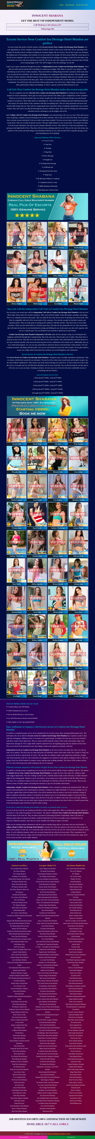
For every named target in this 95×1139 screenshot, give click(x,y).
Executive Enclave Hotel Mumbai (47, 936)
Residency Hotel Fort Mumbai (19, 1061)
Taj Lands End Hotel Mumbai (47, 1030)
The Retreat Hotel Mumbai (47, 991)
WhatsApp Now (71, 1137)
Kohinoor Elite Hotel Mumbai (47, 957)
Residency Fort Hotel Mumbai (47, 962)
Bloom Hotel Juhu (19, 1046)
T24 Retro (76, 897)
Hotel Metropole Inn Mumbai (47, 884)
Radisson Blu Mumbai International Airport (19, 921)
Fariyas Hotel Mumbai (19, 991)
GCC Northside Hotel (19, 1077)
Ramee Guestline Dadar (75, 915)
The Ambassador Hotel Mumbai (47, 988)
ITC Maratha (75, 874)
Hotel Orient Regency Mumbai (19, 1098)
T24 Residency (19, 1033)
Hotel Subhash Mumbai (76, 1041)
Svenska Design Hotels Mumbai (19, 957)
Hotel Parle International (76, 991)
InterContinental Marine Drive (19, 941)
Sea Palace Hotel (75, 975)
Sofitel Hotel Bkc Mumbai (47, 1059)
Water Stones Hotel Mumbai (47, 978)
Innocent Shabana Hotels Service (59, 1134)
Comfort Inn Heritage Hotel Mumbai (47, 908)
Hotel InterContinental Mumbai (76, 894)
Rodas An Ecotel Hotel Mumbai (19, 1069)
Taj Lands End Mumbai (76, 884)
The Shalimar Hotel (19, 1027)
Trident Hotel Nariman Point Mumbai (19, 879)
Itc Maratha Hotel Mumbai (47, 1064)
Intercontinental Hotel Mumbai (47, 1072)
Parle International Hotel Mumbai (47, 894)
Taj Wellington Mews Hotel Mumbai (47, 1033)
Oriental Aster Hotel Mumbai (47, 949)
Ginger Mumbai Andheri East (19, 1012)
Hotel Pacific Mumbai (75, 1043)
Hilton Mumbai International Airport (19, 934)
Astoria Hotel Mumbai (19, 1087)
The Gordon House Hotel (19, 1017)
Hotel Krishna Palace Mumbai (75, 934)
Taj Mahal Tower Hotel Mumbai (47, 1090)
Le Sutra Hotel (19, 1022)
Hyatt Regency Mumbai (47, 1080)
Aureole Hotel (76, 944)
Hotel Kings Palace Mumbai (76, 962)
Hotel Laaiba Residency (75, 941)
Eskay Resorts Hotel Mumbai (47, 1004)
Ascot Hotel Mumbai (48, 939)
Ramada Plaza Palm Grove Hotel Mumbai (47, 1077)
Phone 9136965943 (23, 1137)
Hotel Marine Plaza (19, 944)
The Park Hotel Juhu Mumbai (47, 1022)
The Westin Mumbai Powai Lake (19, 926)
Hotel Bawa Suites (19, 1100)
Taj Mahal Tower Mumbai (19, 876)
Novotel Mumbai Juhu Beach (75, 939)
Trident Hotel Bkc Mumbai (47, 1043)
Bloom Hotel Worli (19, 1054)
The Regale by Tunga (76, 931)
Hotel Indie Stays (19, 1103)
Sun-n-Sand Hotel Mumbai (19, 936)
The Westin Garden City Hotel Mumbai (47, 1082)
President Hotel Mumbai (19, 894)
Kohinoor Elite (75, 947)
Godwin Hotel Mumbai (75, 905)
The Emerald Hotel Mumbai (19, 1056)
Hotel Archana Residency (76, 988)
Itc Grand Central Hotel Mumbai (47, 1085)
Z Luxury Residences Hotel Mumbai (47, 879)
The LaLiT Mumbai (75, 871)
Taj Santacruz (19, 892)
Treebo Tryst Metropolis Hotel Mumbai (47, 902)
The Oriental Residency (75, 908)
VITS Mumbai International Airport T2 (19, 978)
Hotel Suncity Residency (76, 949)
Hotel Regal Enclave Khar (19, 1090)
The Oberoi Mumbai (19, 871)
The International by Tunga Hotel (75, 1007)
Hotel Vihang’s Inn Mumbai (47, 868)
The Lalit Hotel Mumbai (47, 1106)
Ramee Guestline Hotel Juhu (19, 1025)
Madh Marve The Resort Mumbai (47, 1038)
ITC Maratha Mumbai (19, 905)
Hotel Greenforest (76, 1051)
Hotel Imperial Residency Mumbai (47, 874)
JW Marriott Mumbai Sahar (19, 887)
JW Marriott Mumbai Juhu (19, 881)
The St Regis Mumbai (19, 874)
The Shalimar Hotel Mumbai (47, 876)
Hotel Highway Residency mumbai (76, 986)
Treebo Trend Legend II (76, 1001)
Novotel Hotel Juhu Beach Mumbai (47, 1035)
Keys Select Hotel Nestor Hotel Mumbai (47, 941)
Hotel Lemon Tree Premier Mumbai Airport (75, 923)
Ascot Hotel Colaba (19, 1072)
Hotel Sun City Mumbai (76, 1035)
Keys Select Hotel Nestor (76, 981)
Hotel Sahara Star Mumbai (19, 908)
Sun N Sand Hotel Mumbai (47, 1025)
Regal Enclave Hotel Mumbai (47, 952)
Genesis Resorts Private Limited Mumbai (47, 881)
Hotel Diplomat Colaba (19, 1093)
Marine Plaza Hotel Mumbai (47, 1048)
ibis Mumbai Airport (19, 1067)
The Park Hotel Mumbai (47, 967)
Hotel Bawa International (19, 1064)
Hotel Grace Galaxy (75, 973)
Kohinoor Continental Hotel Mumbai (47, 965)
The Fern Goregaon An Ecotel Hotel (75, 921)
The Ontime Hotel (76, 1022)
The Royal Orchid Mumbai (19, 1080)
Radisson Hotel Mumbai (47, 970)
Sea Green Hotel (19, 1085)
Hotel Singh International (76, 1033)
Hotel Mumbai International (76, 1059)
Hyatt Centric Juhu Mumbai (19, 954)
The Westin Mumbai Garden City (19, 889)
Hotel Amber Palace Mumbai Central (75, 1046)
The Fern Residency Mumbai (75, 1030)
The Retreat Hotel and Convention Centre (19, 939)
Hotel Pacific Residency (75, 1048)
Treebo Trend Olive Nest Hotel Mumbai (47, 900)
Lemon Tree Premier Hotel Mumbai (47, 973)
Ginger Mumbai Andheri (76, 999)
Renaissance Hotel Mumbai (47, 1108)
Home (62, 5)
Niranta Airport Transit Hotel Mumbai (47, 981)
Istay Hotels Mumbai (47, 910)
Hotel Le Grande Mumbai (75, 967)
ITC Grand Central (75, 876)
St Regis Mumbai (76, 892)
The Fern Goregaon (19, 947)
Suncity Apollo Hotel (76, 902)
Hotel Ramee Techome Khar (19, 1001)
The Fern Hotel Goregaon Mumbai (47, 1020)
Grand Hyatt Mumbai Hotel (19, 902)
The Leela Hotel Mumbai (47, 1074)
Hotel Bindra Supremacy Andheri (75, 960)
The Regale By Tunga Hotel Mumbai (47, 944)
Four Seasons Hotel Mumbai (19, 897)
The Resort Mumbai (19, 981)
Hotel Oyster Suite (76, 1038)
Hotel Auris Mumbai (19, 1038)
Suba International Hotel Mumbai (47, 994)
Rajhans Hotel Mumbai (75, 1067)
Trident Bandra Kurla (76, 889)
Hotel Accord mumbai (75, 1093)
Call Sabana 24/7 (53, 25)
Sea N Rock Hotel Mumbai (47, 892)
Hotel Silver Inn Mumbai (76, 1017)
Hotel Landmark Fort (76, 1025)
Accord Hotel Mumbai (47, 926)
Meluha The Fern (76, 879)
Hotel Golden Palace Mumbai (75, 1069)
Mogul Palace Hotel (75, 1072)
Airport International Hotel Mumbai (47, 897)
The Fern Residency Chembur (19, 988)
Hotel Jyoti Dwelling (76, 1100)
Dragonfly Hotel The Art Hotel (19, 1048)
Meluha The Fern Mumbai (19, 928)
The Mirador (75, 1009)
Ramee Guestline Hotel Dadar (19, 1020)
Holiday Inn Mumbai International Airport (19, 931)
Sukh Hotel (75, 965)
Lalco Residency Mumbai (19, 960)
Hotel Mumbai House (76, 978)
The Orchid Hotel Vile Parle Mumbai (47, 1054)
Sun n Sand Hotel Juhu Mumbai (75, 868)
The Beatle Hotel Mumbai (47, 871)
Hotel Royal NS (75, 1087)
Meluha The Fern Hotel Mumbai (47, 1046)
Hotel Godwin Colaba (19, 1014)
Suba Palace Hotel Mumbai (47, 934)
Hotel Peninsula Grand (75, 928)
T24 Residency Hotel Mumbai (47, 986)
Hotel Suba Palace (76, 957)
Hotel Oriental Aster (75, 913)
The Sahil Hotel (19, 994)
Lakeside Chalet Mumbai (19, 952)
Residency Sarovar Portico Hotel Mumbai (47, 1007)
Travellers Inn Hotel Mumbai (47, 913)
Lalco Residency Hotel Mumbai (47, 1001)
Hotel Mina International (76, 983)
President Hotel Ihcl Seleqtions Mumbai (47, 1056)
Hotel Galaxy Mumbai (19, 1035)
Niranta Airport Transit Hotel (19, 983)
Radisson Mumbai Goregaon (19, 973)
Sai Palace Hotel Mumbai (47, 928)
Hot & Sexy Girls (82, 5)
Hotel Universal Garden (19, 1074)
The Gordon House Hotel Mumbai (47, 983)
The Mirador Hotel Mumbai (47, 996)
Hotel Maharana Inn (75, 1103)
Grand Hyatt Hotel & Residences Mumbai (47, 1100)
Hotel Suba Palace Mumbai (19, 1111)
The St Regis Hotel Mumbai (47, 1087)
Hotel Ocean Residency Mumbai (75, 1085)
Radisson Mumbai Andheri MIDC (19, 975)
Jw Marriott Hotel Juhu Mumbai (47, 1103)
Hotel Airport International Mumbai (76, 1004)
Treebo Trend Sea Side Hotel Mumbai (47, 923)
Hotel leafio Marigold (76, 970)
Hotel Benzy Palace (75, 1098)
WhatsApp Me (47, 29)
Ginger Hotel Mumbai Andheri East (47, 931)
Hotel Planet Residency (75, 900)
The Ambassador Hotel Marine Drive (19, 967)
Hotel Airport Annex (76, 1074)
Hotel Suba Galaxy (19, 1082)
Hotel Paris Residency (75, 1077)
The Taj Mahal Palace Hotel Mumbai (47, 1098)
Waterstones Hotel (47, 1111)
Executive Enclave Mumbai (76, 1012)
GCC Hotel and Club (19, 986)
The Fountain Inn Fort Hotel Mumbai (47, 889)
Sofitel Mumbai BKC (19, 910)
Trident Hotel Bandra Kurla (19, 884)
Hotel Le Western (76, 1090)
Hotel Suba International (19, 1004)
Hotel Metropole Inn (76, 910)
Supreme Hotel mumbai (76, 1095)
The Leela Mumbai (19, 900)
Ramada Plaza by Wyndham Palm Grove (19, 949)
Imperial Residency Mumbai (76, 1064)
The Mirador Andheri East (19, 1007)
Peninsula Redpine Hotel (76, 1014)
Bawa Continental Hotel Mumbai (47, 921)
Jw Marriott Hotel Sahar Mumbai (47, 1051)
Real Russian (70, 5)
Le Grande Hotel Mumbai (47, 960)
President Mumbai (76, 881)
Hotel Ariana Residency (19, 1051)
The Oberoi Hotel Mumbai (47, 1095)
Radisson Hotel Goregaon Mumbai (47, 1093)
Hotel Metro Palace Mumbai (76, 1020)
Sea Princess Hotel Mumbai (47, 1061)
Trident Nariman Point (75, 887)
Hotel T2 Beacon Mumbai (19, 1108)
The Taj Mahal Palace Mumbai (19, 868)
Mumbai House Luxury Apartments (76, 954)
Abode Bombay (75, 936)
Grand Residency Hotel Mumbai (19, 1106)
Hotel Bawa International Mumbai (75, 996)
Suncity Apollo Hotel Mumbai (47, 887)
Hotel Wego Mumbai (19, 1095)
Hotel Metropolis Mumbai (19, 1059)
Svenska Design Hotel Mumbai (47, 975)
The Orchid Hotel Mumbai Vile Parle (19, 923)
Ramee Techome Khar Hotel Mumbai (47, 999)
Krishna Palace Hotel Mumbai (47, 905)
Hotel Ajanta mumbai (76, 994)
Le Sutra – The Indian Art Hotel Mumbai (47, 947)
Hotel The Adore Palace (75, 1080)
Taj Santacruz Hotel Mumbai (47, 1041)
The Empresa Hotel (75, 1027)
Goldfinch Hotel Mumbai (19, 1030)
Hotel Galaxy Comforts (75, 1082)
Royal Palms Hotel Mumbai (76, 926)
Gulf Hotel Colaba (76, 1061)
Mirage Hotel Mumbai (19, 970)
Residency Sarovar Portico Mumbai (19, 1009)
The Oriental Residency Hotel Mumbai (48, 954)
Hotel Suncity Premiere (75, 952)
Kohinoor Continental (75, 918)
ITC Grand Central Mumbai (19, 913)
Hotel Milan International (76, 1054)
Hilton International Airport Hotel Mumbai (47, 1027)
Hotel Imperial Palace (76, 1056)
